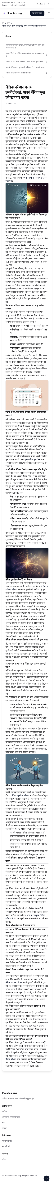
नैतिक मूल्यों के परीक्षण (20, 795)
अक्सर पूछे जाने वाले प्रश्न (11, 1117)
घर (3, 23)
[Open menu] (49, 13)
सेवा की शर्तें (6, 1146)
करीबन (4, 1111)
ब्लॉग (8, 23)
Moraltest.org (9, 1093)
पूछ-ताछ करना (37, 13)
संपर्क (4, 1159)
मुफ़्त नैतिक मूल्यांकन (32, 459)
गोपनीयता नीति (7, 1141)
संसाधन (4, 1128)
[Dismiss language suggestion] (49, 4)
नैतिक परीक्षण (11, 1059)
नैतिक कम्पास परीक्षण (14, 982)
